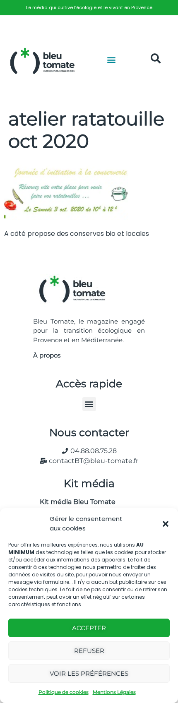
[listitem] (89, 7)
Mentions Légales (114, 692)
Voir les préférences (89, 673)
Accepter (89, 628)
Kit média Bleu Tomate (74, 502)
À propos (46, 355)
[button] (165, 524)
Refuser (89, 651)
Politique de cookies (63, 692)
